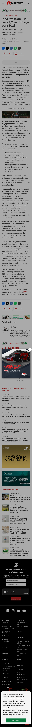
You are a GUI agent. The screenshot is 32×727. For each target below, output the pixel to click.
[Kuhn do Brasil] (16, 363)
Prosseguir (15, 720)
